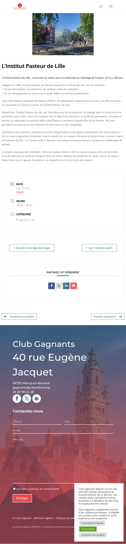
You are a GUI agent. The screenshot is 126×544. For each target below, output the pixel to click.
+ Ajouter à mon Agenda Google (32, 247)
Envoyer (22, 498)
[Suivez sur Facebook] (17, 398)
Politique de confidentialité (70, 518)
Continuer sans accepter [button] (93, 534)
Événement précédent (22, 316)
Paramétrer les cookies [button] (92, 523)
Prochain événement (104, 316)
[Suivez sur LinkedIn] (36, 398)
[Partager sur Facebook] (51, 286)
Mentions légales (43, 518)
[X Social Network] (59, 286)
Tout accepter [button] (88, 528)
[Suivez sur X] (26, 398)
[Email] (73, 286)
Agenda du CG (27, 219)
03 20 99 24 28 (23, 392)
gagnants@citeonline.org (31, 387)
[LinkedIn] (66, 286)
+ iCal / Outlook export (99, 247)
